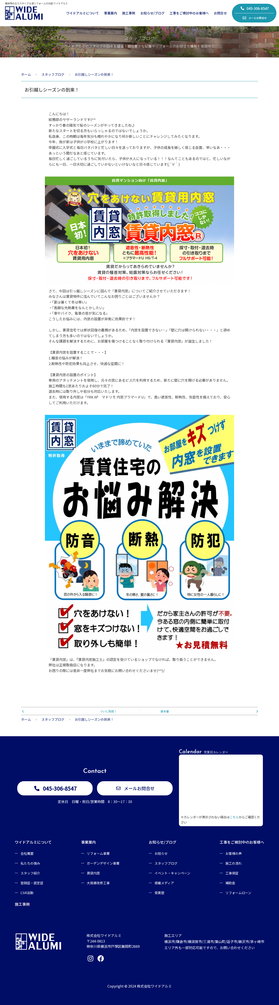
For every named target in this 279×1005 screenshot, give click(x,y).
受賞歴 (159, 892)
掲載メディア (164, 883)
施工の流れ (233, 863)
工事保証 (231, 873)
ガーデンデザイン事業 (103, 863)
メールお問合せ (257, 18)
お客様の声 (233, 853)
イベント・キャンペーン (172, 873)
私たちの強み (30, 863)
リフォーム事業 (98, 853)
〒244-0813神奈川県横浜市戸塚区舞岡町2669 (113, 943)
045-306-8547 (258, 8)
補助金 (230, 883)
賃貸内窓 (93, 873)
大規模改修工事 (98, 883)
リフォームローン (238, 892)
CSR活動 (26, 892)
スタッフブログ (166, 863)
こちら (234, 817)
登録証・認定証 (31, 883)
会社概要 (27, 853)
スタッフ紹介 (30, 873)
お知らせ (161, 853)
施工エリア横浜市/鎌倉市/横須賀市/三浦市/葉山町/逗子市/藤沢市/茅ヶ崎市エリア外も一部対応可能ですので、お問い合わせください (214, 941)
